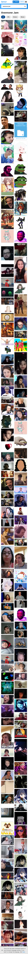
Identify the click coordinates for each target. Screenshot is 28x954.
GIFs (8, 17)
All (3, 17)
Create (16, 1)
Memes (22, 17)
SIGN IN (22, 1)
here (24, 952)
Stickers (15, 17)
